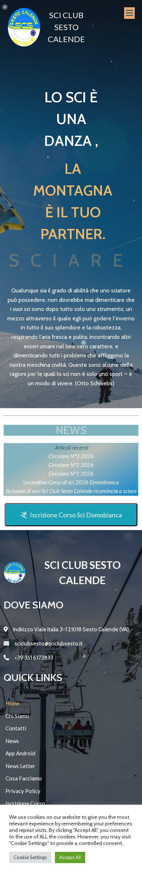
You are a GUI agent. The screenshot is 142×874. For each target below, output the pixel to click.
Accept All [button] (70, 857)
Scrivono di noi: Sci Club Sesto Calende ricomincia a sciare (71, 491)
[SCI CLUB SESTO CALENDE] (23, 27)
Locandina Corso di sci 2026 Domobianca (71, 482)
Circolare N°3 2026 (71, 456)
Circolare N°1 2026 (71, 473)
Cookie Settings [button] (30, 857)
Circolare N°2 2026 (71, 464)
